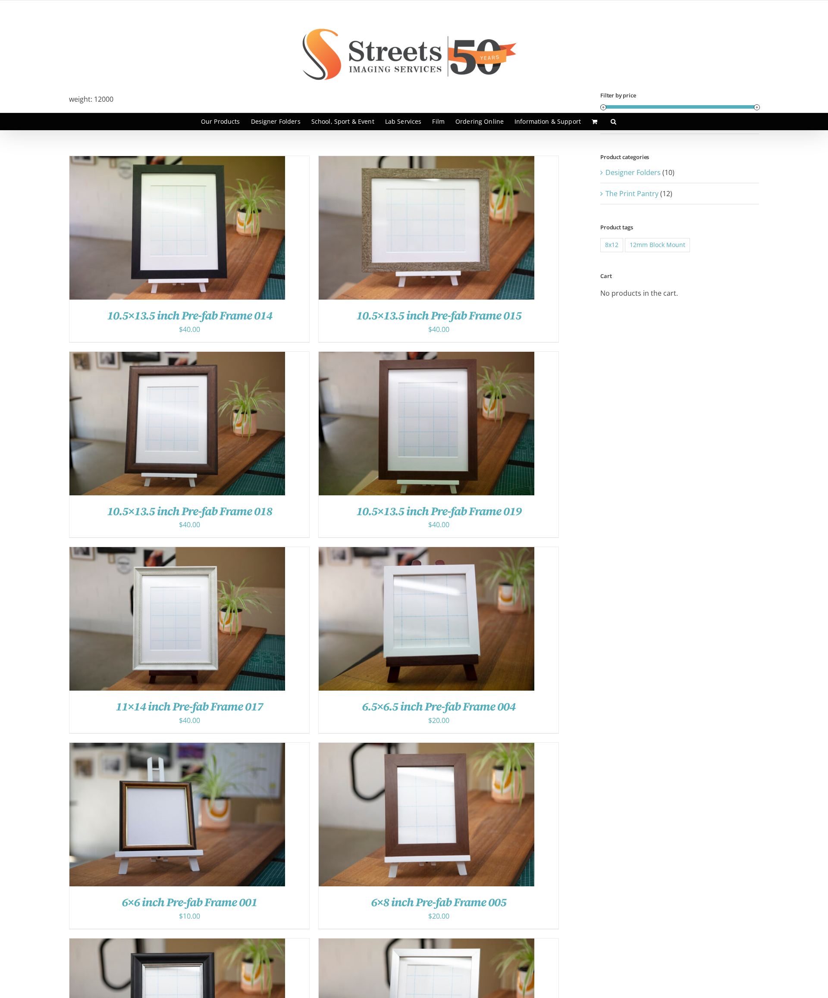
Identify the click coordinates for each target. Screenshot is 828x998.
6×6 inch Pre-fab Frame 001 (189, 902)
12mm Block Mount (657, 245)
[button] (613, 121)
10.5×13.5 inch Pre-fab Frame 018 (189, 511)
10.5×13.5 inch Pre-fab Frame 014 (189, 315)
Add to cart (408, 621)
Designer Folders (633, 172)
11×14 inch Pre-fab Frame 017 (189, 706)
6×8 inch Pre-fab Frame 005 (438, 902)
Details (208, 229)
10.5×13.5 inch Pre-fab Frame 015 (438, 315)
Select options (158, 229)
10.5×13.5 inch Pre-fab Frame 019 (438, 511)
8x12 (611, 245)
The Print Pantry (632, 193)
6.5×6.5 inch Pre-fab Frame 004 (438, 706)
